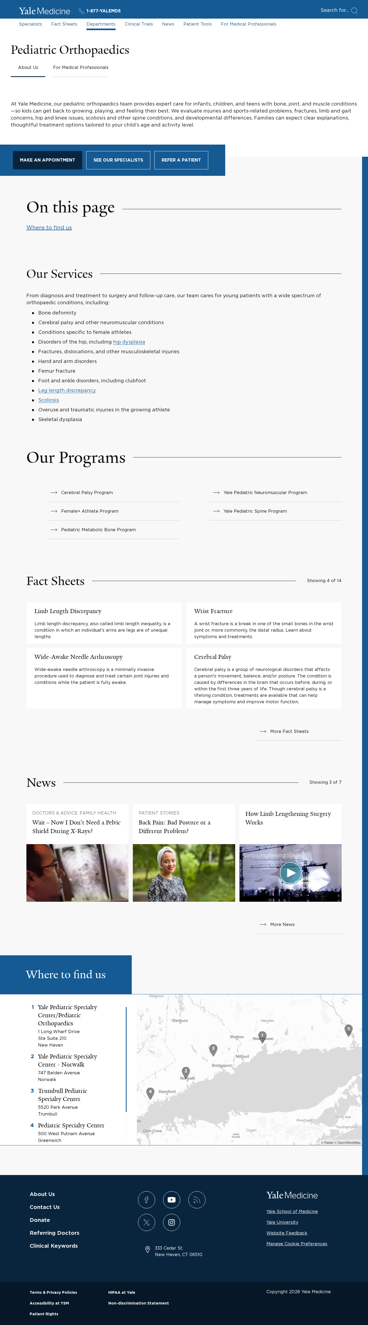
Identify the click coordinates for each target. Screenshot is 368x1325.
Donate (40, 1220)
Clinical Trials (139, 24)
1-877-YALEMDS (103, 11)
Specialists (30, 24)
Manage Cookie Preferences (296, 1243)
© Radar (327, 1142)
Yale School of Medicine (292, 1211)
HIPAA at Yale (121, 1293)
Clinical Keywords (54, 1246)
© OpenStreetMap (347, 1142)
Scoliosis (48, 400)
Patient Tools (197, 24)
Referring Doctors (54, 1233)
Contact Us (45, 1207)
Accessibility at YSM (49, 1303)
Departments (101, 24)
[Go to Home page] (44, 11)
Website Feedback (286, 1232)
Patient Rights (44, 1314)
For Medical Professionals (248, 24)
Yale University (282, 1222)
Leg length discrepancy (67, 390)
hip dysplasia (129, 341)
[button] (262, 1038)
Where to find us (49, 227)
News (168, 24)
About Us (42, 1194)
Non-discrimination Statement (138, 1303)
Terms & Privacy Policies (53, 1293)
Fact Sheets (64, 24)
